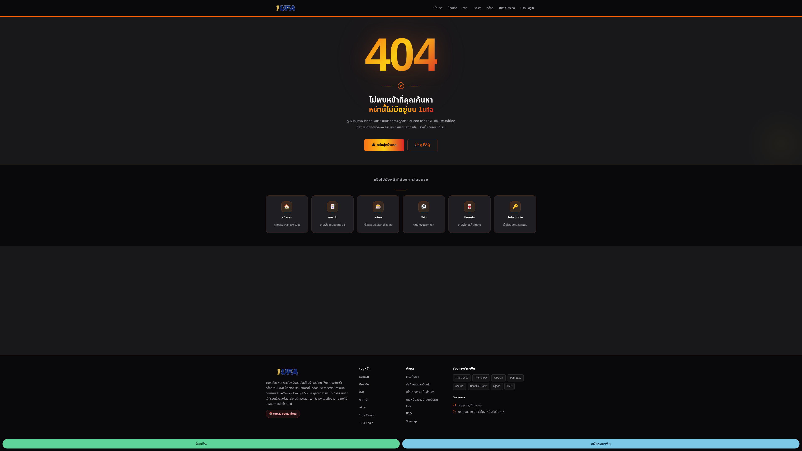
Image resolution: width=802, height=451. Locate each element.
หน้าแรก (438, 8)
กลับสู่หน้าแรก (387, 144)
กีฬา (465, 8)
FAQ (409, 413)
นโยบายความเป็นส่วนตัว (420, 392)
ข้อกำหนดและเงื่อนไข (418, 384)
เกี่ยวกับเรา (412, 377)
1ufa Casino (507, 8)
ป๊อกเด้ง (452, 8)
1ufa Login (527, 8)
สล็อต (490, 8)
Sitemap (411, 421)
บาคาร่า (477, 8)
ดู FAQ (425, 144)
